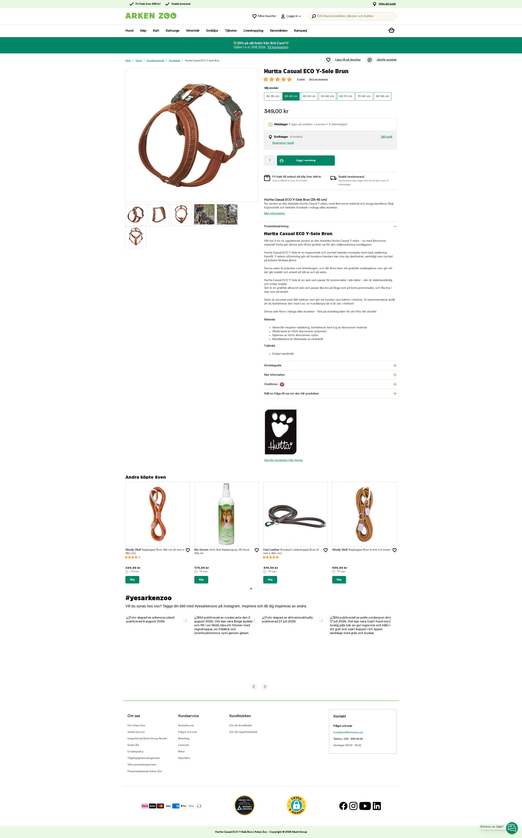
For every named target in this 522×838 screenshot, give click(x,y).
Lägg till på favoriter (348, 59)
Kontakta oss (186, 725)
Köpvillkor (184, 758)
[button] (157, 647)
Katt (156, 30)
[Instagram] (353, 806)
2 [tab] (255, 589)
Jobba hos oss (136, 732)
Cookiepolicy (135, 751)
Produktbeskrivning (276, 226)
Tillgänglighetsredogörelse (143, 758)
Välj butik (386, 136)
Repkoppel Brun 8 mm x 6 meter (361, 549)
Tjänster (231, 30)
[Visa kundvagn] (392, 31)
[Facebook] (343, 806)
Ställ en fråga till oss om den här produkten (291, 393)
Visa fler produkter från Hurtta (283, 460)
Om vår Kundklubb (240, 725)
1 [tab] (251, 589)
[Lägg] (188, 550)
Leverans (183, 745)
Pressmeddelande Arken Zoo (144, 771)
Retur (181, 751)
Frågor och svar (187, 732)
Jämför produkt (387, 59)
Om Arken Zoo (136, 725)
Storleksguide (272, 365)
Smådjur (212, 30)
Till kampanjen (277, 47)
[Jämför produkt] (370, 60)
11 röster (301, 79)
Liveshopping (253, 30)
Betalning (183, 738)
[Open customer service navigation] (512, 828)
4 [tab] (262, 589)
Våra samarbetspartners (141, 764)
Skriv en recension (318, 79)
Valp (143, 30)
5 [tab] (266, 589)
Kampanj (300, 30)
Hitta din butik (387, 4)
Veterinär (193, 30)
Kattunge (172, 30)
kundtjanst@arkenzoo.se (348, 732)
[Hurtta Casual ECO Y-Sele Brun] (136, 214)
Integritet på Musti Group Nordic (147, 738)
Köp (132, 579)
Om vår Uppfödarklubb (243, 732)
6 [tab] (269, 589)
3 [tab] (258, 589)
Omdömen (273, 384)
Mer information (274, 213)
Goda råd (133, 745)
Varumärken (279, 30)
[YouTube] (365, 806)
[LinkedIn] (376, 806)
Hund (129, 30)
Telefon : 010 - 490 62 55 (348, 739)
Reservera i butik (283, 143)
